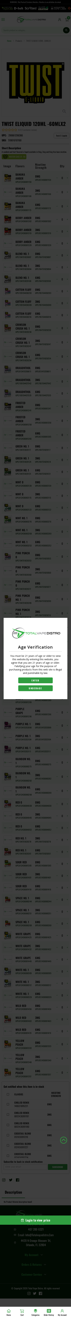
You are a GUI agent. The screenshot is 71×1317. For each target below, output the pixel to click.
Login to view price (38, 1220)
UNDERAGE (35, 688)
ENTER (35, 680)
